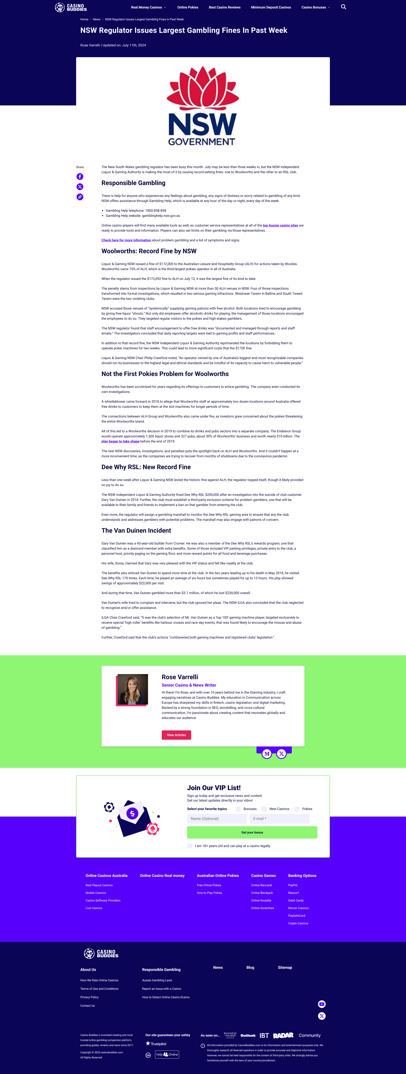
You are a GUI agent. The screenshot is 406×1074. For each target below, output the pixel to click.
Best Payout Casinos (99, 885)
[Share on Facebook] (80, 176)
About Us (88, 970)
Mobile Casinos (96, 893)
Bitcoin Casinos (298, 908)
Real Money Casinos (147, 7)
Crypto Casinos (298, 923)
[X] (281, 753)
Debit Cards (295, 900)
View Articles (176, 735)
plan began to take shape (121, 441)
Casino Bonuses (314, 7)
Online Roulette (261, 900)
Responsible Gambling (161, 970)
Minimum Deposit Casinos (271, 7)
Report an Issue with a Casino (161, 989)
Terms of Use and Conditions (99, 989)
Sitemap (285, 967)
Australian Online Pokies (218, 876)
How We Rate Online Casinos (99, 980)
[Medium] (267, 753)
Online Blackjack (262, 893)
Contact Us (87, 1006)
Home (84, 19)
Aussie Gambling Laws (157, 980)
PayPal (292, 885)
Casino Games (263, 876)
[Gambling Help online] (167, 1055)
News (96, 19)
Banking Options (302, 876)
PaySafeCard (296, 916)
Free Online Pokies (209, 885)
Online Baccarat (261, 885)
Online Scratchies (262, 908)
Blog (250, 967)
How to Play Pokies (209, 893)
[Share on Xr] (80, 186)
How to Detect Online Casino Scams (165, 997)
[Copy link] (80, 197)
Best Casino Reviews (225, 7)
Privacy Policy (89, 997)
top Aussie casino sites (280, 225)
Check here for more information (126, 240)
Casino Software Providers (103, 900)
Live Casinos (94, 908)
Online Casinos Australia (107, 876)
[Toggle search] (343, 7)
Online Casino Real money (162, 876)
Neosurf (293, 893)
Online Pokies (187, 7)
